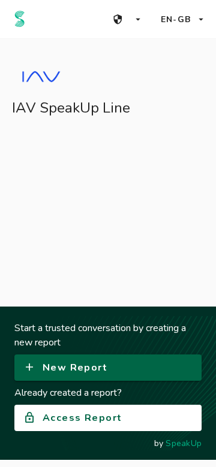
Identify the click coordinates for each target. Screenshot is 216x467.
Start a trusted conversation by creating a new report (100, 335)
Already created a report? (68, 392)
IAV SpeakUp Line (71, 107)
